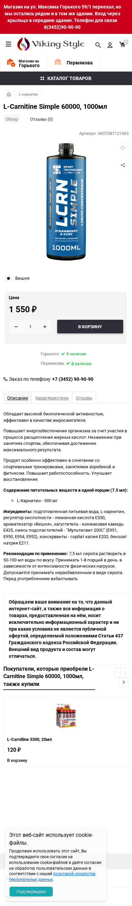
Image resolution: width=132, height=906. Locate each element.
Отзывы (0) (41, 119)
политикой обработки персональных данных (52, 876)
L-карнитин (28, 94)
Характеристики (52, 398)
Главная (9, 94)
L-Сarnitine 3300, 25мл (29, 739)
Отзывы (84, 398)
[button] (124, 682)
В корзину (17, 760)
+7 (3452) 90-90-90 (72, 379)
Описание (17, 398)
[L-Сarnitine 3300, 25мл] (66, 716)
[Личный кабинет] (110, 44)
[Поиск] (98, 44)
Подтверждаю (31, 891)
